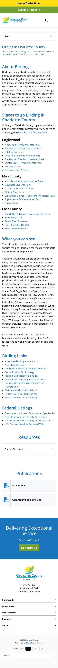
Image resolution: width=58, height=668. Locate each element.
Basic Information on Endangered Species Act (30, 413)
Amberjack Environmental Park (22, 144)
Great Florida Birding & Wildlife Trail (25, 379)
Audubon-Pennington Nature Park (24, 181)
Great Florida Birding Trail (32, 132)
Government (8, 606)
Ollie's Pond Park (14, 192)
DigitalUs (30, 643)
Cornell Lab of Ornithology (19, 372)
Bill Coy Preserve (14, 152)
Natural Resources (10, 54)
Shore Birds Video (15, 449)
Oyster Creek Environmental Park (23, 162)
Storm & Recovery (29, 9)
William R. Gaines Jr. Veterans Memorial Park (30, 195)
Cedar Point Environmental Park (22, 155)
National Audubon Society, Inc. (22, 390)
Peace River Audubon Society (21, 393)
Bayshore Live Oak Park (18, 184)
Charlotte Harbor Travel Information (25, 368)
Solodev (40, 643)
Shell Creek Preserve (16, 228)
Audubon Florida (14, 365)
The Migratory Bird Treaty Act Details (26, 417)
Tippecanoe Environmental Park (23, 199)
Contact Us (29, 548)
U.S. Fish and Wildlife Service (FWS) (24, 424)
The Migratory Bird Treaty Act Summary (27, 420)
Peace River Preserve (16, 221)
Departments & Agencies (21, 51)
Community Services (43, 51)
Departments (9, 612)
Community (8, 599)
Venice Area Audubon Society (21, 397)
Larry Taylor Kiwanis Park (19, 188)
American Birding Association (21, 361)
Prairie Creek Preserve (17, 224)
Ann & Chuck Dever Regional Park (23, 148)
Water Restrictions (29, 3)
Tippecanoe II (12, 203)
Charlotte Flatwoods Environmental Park (27, 214)
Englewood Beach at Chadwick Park (24, 159)
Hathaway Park (13, 217)
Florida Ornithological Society (21, 375)
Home (5, 51)
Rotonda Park (12, 166)
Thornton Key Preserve (17, 170)
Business (6, 619)
